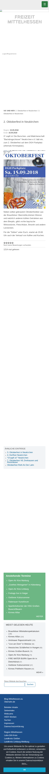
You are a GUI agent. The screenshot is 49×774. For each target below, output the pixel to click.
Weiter (39, 616)
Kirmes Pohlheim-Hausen (19, 669)
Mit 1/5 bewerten (5, 243)
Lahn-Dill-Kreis (10, 735)
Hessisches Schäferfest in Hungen (23, 647)
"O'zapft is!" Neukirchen (17, 458)
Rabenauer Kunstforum (18, 602)
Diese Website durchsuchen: (15, 681)
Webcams (8, 714)
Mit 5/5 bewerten (13, 243)
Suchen (7, 720)
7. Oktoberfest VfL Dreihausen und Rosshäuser (22, 461)
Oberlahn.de (9, 702)
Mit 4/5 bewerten (11, 243)
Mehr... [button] (24, 764)
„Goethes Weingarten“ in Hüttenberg (24, 585)
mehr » (39, 672)
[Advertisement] (24, 83)
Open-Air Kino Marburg (18, 580)
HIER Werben (10, 717)
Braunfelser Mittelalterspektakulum (23, 631)
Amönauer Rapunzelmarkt (19, 640)
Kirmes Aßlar (14, 612)
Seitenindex (9, 710)
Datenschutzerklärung (14, 726)
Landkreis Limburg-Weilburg (16, 742)
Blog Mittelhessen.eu (13, 699)
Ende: (6, 133)
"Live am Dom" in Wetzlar (19, 644)
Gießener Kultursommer (19, 597)
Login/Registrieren (9, 54)
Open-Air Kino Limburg (18, 589)
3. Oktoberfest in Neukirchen (20, 452)
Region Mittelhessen (13, 732)
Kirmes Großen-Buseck (18, 651)
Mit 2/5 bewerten (7, 243)
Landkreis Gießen (12, 738)
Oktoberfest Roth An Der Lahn (20, 465)
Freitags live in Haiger (18, 593)
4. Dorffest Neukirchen (17, 455)
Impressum (9, 723)
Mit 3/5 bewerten (9, 243)
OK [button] (24, 770)
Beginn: (7, 130)
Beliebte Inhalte (11, 707)
